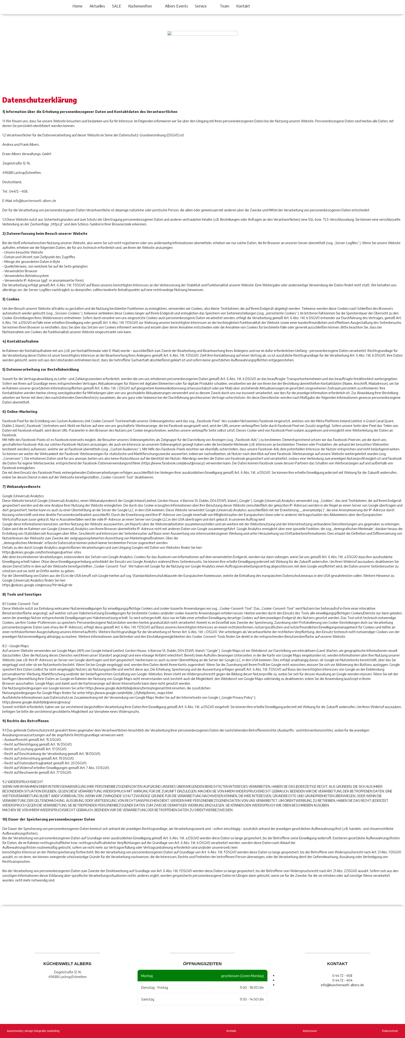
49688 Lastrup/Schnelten (67, 977)
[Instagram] (320, 7)
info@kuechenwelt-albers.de (34, 200)
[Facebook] (311, 7)
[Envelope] (328, 7)
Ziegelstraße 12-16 (67, 972)
